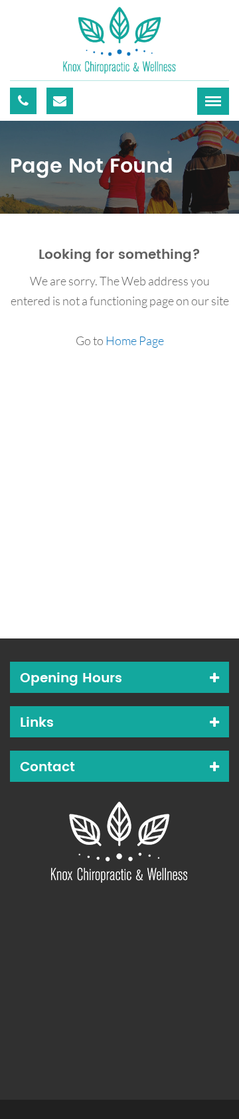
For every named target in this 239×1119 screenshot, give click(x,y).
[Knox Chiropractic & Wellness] (119, 38)
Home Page (135, 340)
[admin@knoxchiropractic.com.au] (59, 101)
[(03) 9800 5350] (23, 101)
